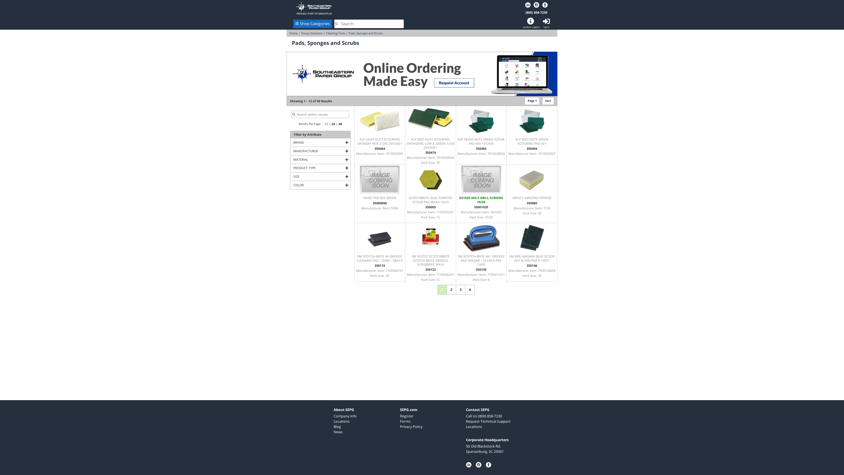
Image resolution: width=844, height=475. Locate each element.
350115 (380, 265)
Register (407, 416)
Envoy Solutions (311, 33)
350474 (430, 152)
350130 (481, 269)
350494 (532, 148)
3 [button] (461, 289)
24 (333, 124)
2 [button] (451, 289)
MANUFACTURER (321, 151)
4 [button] (470, 289)
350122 (430, 269)
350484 (481, 148)
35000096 (380, 203)
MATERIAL (318, 159)
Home (349, 8)
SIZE (314, 176)
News (338, 431)
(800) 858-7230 (536, 12)
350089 (532, 203)
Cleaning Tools (335, 33)
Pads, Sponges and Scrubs (366, 33)
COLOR (316, 185)
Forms (405, 421)
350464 (380, 148)
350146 (532, 265)
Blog (337, 426)
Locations (342, 421)
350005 (430, 207)
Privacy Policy (411, 426)
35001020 (481, 207)
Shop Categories (315, 23)
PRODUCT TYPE (321, 168)
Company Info (345, 416)
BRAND (316, 142)
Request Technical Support (488, 421)
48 (340, 124)
